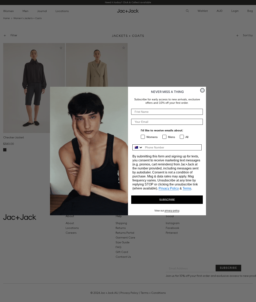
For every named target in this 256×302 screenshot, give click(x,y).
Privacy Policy (169, 188)
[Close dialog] (202, 90)
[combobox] (138, 147)
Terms (187, 188)
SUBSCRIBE (167, 199)
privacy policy (172, 210)
